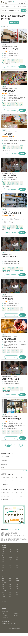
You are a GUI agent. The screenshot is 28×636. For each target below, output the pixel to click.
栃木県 (17, 559)
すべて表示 (24, 470)
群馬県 (3, 561)
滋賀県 (3, 580)
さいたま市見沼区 (19, 477)
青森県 (10, 549)
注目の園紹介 (4, 608)
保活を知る (4, 604)
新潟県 (3, 565)
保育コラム (4, 601)
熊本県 (3, 594)
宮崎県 (17, 594)
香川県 (3, 588)
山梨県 (10, 567)
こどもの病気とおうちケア (18, 606)
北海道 (3, 549)
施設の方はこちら (17, 623)
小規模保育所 (4, 460)
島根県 (10, 584)
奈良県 (10, 580)
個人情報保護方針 (5, 617)
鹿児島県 (3, 596)
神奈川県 (10, 557)
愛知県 (3, 571)
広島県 (3, 586)
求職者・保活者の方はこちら (7, 623)
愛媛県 (10, 588)
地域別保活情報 (4, 606)
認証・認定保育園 (5, 457)
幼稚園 (2, 467)
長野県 (17, 567)
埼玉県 (17, 557)
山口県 (10, 586)
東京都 (3, 557)
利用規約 (15, 613)
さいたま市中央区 (5, 481)
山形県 (17, 551)
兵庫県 (10, 578)
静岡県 (17, 571)
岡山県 (17, 584)
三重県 (3, 574)
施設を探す (4, 545)
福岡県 (3, 592)
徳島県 (17, 586)
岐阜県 (10, 571)
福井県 (3, 567)
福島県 (3, 553)
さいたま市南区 (18, 481)
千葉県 (3, 559)
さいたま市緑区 (4, 484)
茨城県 (10, 559)
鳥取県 (3, 584)
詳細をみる (22, 66)
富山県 (10, 565)
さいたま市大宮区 (5, 477)
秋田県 (10, 551)
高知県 (17, 588)
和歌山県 (17, 580)
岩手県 (17, 549)
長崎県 (17, 592)
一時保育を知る (17, 604)
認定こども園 (4, 464)
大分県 (10, 594)
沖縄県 (10, 596)
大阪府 (3, 578)
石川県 (17, 565)
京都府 (17, 578)
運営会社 (15, 615)
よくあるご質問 (4, 615)
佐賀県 (10, 592)
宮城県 (3, 551)
